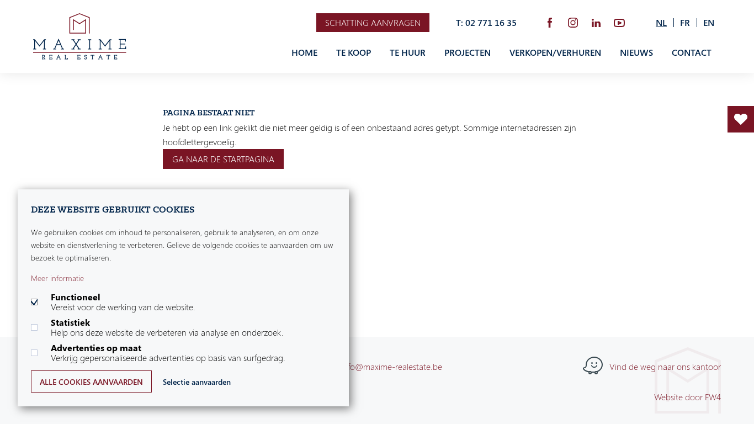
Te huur (408, 52)
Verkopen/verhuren (555, 52)
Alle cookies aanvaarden (91, 382)
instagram (573, 23)
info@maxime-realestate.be (391, 367)
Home (304, 52)
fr (685, 23)
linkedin (596, 23)
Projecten (467, 52)
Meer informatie (57, 278)
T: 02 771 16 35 (486, 23)
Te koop (353, 52)
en (708, 23)
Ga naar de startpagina (223, 159)
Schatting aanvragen (373, 23)
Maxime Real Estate (79, 36)
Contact (691, 52)
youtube (619, 23)
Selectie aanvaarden (197, 382)
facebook (549, 23)
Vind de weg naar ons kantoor (665, 367)
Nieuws (636, 52)
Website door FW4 (687, 397)
